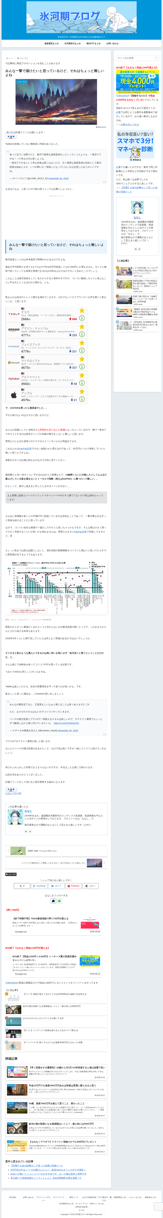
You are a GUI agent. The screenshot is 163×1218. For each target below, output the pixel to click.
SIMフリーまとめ (97, 1204)
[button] (90, 886)
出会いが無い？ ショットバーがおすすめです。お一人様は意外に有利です (48, 1174)
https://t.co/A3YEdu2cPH (66, 723)
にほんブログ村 (13, 793)
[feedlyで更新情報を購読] (30, 831)
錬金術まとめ (150, 1197)
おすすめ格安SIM (89, 1197)
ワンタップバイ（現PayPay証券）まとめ (81, 1207)
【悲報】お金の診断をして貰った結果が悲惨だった (36, 1165)
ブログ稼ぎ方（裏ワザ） (104, 1198)
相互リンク (74, 1197)
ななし (28, 811)
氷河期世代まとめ (66, 1204)
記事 (118, 112)
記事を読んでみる (130, 124)
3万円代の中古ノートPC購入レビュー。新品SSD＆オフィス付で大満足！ (48, 1170)
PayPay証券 (25, 448)
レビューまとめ (135, 1197)
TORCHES (11, 983)
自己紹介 (12, 1197)
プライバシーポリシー (43, 1198)
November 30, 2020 (58, 178)
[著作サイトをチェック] (26, 831)
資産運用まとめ (120, 1197)
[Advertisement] (56, 215)
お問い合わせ (28, 1197)
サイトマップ (58, 1197)
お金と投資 (12, 874)
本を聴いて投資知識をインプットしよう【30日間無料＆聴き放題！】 (46, 1178)
